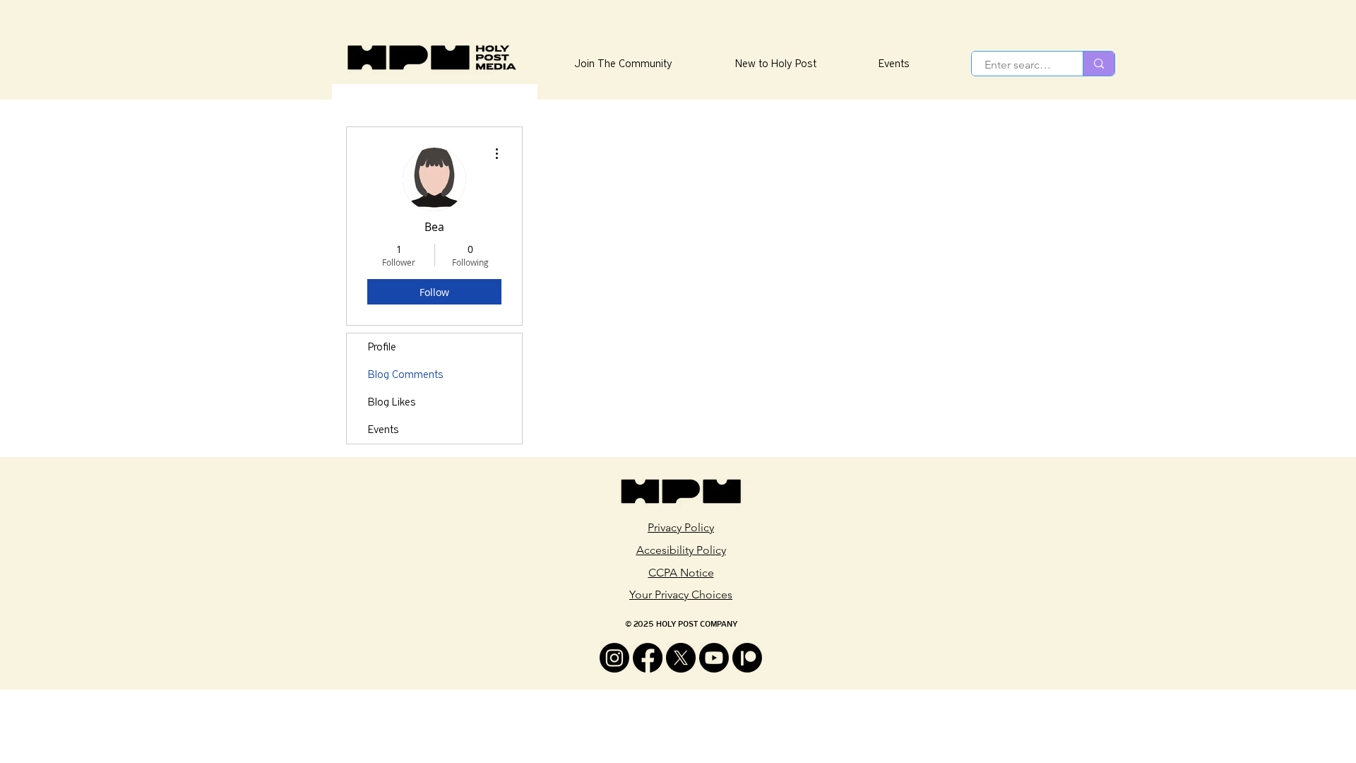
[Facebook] (647, 658)
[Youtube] (714, 658)
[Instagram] (614, 658)
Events (383, 429)
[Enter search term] (1098, 64)
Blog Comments (406, 374)
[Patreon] (747, 658)
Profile (382, 347)
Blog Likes (392, 402)
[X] (681, 658)
